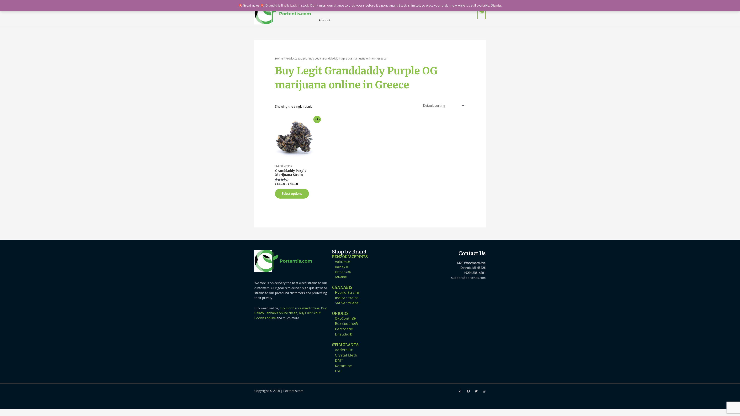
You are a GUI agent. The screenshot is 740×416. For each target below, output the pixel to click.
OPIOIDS (340, 313)
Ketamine (343, 365)
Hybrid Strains (347, 292)
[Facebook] (468, 391)
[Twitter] (476, 391)
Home (279, 58)
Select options (292, 193)
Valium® (342, 261)
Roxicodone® (346, 323)
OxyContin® (345, 318)
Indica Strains (346, 297)
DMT (339, 360)
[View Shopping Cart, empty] (481, 13)
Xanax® (342, 266)
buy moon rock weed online (300, 308)
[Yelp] (460, 391)
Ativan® (341, 277)
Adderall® (344, 349)
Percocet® (344, 328)
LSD (338, 370)
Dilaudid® (343, 334)
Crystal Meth (346, 355)
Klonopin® (343, 272)
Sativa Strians (346, 302)
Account (324, 20)
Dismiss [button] (496, 5)
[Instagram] (484, 391)
